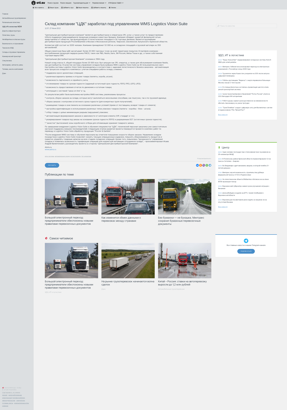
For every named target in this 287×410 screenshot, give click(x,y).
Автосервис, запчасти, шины (12, 65)
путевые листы (7, 403)
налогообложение (15, 395)
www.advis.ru (50, 149)
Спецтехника (7, 61)
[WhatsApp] (206, 165)
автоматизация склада (62, 156)
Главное (5, 14)
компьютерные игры (21, 403)
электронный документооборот (13, 398)
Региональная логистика (11, 22)
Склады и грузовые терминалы (13, 52)
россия (4, 395)
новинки (5, 406)
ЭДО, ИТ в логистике (9, 27)
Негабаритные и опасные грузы (13, 39)
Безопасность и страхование (12, 44)
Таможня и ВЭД (8, 48)
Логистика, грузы (8, 35)
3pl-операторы (86, 156)
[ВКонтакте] (197, 165)
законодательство (8, 400)
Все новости (222, 115)
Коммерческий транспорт (11, 56)
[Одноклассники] (200, 165)
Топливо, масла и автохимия (12, 69)
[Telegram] (210, 165)
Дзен (4, 73)
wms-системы (49, 156)
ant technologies (75, 156)
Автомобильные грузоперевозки (14, 18)
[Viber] (203, 165)
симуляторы (20, 400)
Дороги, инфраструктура (11, 31)
